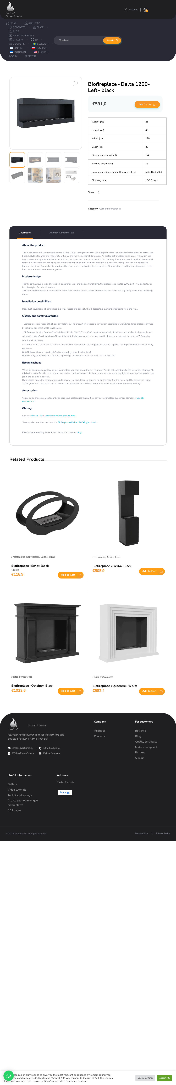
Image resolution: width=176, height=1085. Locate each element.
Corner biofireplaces (110, 208)
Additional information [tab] (61, 232)
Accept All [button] (164, 1077)
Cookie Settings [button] (145, 1077)
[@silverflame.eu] (40, 753)
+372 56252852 (51, 748)
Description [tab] (25, 232)
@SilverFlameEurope (23, 753)
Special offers (48, 557)
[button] (8, 1076)
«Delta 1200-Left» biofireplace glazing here (53, 415)
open (76, 83)
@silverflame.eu (51, 753)
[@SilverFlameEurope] (9, 753)
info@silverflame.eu (22, 748)
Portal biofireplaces (21, 676)
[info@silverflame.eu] (9, 748)
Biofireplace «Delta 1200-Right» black (77, 422)
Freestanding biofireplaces (25, 557)
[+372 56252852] (40, 748)
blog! (79, 432)
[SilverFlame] (10, 8)
